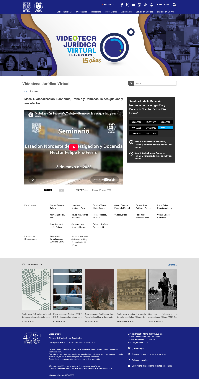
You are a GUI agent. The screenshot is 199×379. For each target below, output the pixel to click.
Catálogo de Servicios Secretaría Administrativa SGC (72, 342)
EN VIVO (108, 4)
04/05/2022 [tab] (151, 127)
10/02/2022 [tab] (151, 122)
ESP (159, 4)
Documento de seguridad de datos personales (152, 365)
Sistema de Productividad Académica (65, 338)
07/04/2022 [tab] (136, 127)
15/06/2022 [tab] (136, 133)
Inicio (26, 91)
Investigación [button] (82, 11)
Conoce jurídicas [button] (64, 11)
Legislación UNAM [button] (165, 11)
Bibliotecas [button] (96, 11)
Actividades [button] (126, 11)
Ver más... (172, 264)
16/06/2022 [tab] (151, 133)
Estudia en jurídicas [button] (145, 11)
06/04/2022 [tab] (165, 122)
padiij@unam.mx (105, 368)
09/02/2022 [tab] (136, 122)
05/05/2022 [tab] (165, 127)
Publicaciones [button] (111, 11)
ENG (166, 4)
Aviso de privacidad (140, 360)
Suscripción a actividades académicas (149, 354)
